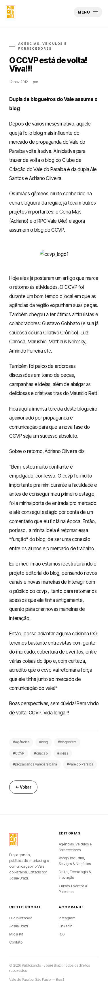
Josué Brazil (18, 926)
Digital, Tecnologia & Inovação (75, 874)
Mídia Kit (16, 934)
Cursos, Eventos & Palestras (73, 889)
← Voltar (23, 787)
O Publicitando (20, 918)
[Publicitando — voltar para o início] (13, 839)
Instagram (67, 918)
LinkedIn (66, 926)
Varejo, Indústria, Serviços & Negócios (75, 861)
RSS (62, 934)
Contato (15, 942)
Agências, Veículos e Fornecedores (75, 847)
